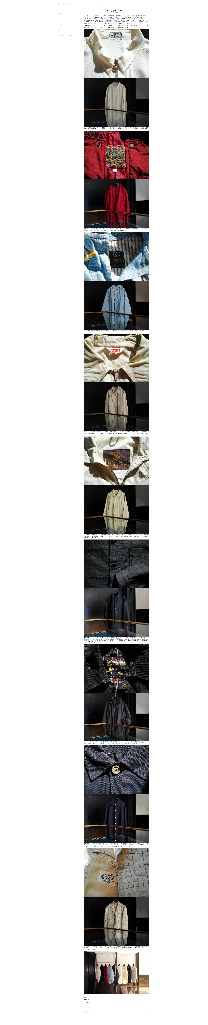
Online (59, 13)
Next (147, 1012)
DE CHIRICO (60, 29)
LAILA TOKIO (60, 26)
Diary (59, 11)
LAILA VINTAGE (61, 24)
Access (59, 15)
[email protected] (88, 1003)
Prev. (89, 1012)
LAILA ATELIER (61, 31)
